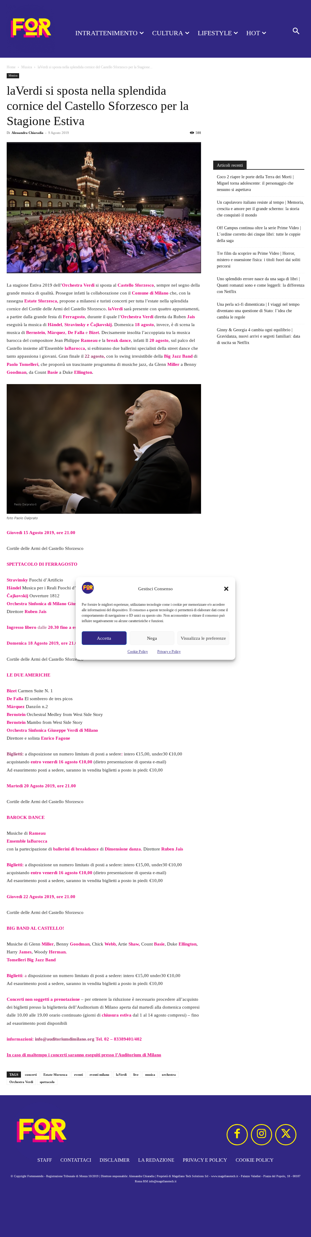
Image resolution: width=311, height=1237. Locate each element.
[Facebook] (237, 1134)
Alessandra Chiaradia (27, 133)
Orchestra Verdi (21, 1082)
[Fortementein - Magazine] (30, 28)
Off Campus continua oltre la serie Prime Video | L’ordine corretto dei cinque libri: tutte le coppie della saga (259, 234)
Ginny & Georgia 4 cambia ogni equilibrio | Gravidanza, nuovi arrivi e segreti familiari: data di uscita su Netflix (258, 336)
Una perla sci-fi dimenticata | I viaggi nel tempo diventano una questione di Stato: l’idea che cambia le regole (258, 310)
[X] (285, 1134)
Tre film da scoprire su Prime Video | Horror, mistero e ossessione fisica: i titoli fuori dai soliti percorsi (258, 259)
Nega (152, 638)
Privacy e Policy (169, 651)
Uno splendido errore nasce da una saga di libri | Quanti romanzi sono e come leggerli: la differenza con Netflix (260, 285)
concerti (31, 1074)
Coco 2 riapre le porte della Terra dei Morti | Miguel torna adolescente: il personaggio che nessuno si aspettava (255, 183)
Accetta (104, 638)
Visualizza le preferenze (203, 638)
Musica (26, 67)
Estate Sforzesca (55, 1074)
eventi (78, 1074)
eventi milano (99, 1074)
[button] (226, 589)
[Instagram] (261, 1134)
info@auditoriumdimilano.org (64, 1039)
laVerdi (121, 1074)
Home (11, 67)
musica (150, 1074)
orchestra (169, 1074)
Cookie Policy (138, 651)
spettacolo (47, 1082)
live (135, 1074)
